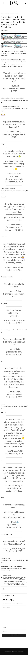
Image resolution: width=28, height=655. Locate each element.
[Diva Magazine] (14, 3)
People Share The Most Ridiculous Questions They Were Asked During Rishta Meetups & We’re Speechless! (13, 22)
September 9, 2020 (14, 270)
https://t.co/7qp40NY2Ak (14, 517)
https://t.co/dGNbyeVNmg (14, 544)
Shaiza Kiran (5, 30)
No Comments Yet (9, 595)
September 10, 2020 (14, 181)
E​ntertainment (5, 13)
